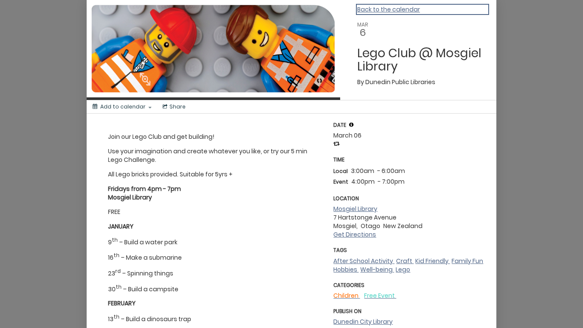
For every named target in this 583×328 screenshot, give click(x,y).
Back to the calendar (388, 9)
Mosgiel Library (355, 209)
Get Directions (354, 234)
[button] (351, 124)
